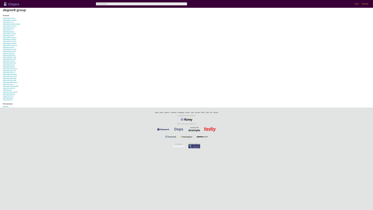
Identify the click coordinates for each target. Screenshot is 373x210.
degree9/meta (7, 90)
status (161, 112)
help (207, 112)
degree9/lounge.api (9, 61)
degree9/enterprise (9, 53)
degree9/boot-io (8, 30)
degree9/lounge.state (9, 80)
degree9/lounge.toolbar (10, 82)
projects (166, 112)
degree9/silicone (8, 98)
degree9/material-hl (9, 88)
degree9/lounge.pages (10, 74)
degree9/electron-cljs (9, 51)
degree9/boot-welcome (10, 45)
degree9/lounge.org (9, 72)
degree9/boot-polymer (10, 37)
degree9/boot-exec (9, 28)
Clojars (13, 4)
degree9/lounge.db (9, 67)
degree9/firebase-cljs (9, 59)
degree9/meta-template (10, 92)
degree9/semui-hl (8, 96)
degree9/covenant (8, 47)
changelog (181, 112)
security (197, 112)
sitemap (215, 112)
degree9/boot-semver (9, 41)
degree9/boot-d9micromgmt (11, 24)
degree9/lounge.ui (8, 84)
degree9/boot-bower (9, 18)
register (365, 3)
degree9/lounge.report (10, 76)
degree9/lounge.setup (9, 78)
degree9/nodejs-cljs (9, 94)
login (357, 3)
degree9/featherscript (9, 57)
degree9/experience (9, 55)
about (157, 112)
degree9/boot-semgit (9, 39)
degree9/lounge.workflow (10, 86)
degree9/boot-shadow (9, 43)
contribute (173, 112)
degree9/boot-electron (10, 26)
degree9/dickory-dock (9, 49)
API (211, 112)
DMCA (203, 112)
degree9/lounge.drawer (10, 69)
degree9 (5, 106)
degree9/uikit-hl (7, 100)
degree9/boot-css (8, 22)
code (192, 112)
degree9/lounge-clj (8, 65)
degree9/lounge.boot (9, 63)
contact (187, 112)
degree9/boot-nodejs (9, 34)
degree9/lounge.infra (9, 70)
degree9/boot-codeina (10, 20)
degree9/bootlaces (8, 32)
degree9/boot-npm (8, 35)
